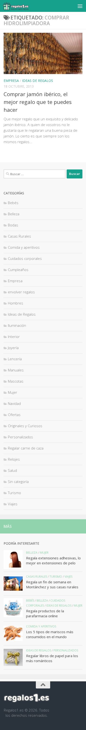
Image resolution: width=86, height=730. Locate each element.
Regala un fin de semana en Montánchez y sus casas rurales (52, 584)
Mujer (12, 392)
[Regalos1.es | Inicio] (20, 6)
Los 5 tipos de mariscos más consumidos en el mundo (49, 634)
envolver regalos (21, 292)
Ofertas (14, 414)
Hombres (15, 303)
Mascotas (15, 381)
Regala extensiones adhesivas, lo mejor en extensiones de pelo (53, 560)
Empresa (11, 80)
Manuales (16, 370)
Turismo (14, 492)
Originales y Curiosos (25, 425)
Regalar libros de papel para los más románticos (52, 658)
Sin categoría (18, 481)
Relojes (14, 459)
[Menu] (80, 6)
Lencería (15, 358)
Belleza (13, 213)
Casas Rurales (19, 236)
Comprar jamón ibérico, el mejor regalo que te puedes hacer (38, 101)
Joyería (13, 347)
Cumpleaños (18, 269)
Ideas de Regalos (37, 80)
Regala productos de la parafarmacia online (45, 613)
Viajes (12, 503)
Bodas (13, 225)
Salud (12, 470)
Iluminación (17, 325)
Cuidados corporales (25, 258)
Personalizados (20, 437)
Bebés (13, 202)
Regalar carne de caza (25, 448)
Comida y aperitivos (24, 247)
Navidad (14, 403)
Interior (14, 336)
